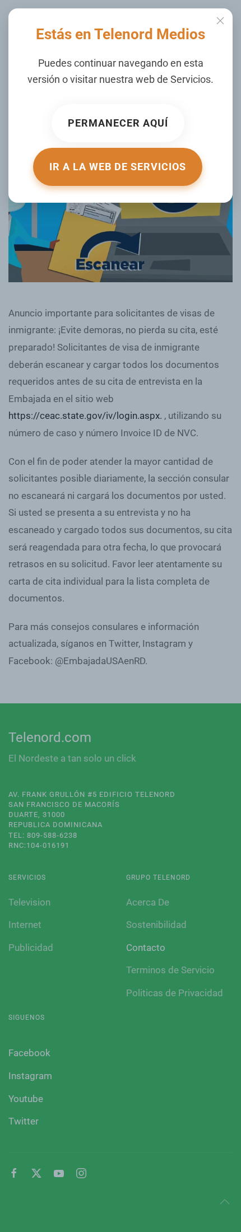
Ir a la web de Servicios (117, 166)
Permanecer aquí (118, 123)
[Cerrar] (220, 20)
